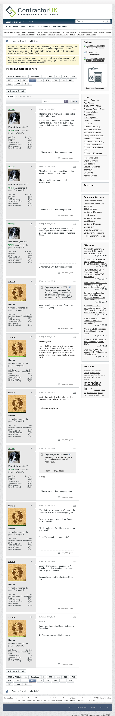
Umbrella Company (92, 126)
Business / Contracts (35, 32)
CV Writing (88, 173)
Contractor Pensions (92, 224)
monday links (92, 385)
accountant (87, 370)
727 (24, 80)
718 (73, 77)
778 (70, 80)
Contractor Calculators (93, 147)
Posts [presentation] (10, 97)
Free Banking (89, 215)
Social (72, 34)
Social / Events (91, 34)
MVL (86, 150)
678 (65, 77)
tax (85, 393)
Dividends (88, 123)
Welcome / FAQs (62, 34)
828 (9, 84)
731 (55, 80)
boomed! (98, 370)
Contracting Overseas (93, 144)
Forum (14, 41)
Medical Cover (90, 227)
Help (31, 21)
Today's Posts (12, 26)
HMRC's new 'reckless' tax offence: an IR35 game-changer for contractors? (95, 284)
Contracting (8, 32)
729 (40, 80)
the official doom (92, 393)
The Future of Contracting (26, 34)
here (44, 60)
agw (93, 370)
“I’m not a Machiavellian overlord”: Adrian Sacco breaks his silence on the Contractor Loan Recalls (94, 296)
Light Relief (80, 34)
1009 (18, 84)
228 (50, 77)
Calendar (31, 26)
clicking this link (51, 46)
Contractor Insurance (93, 201)
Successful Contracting (94, 141)
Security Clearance (92, 167)
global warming (95, 375)
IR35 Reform (41, 34)
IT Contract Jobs (91, 158)
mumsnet (97, 390)
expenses (87, 375)
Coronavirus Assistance (52, 32)
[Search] (108, 21)
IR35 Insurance (90, 209)
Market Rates (89, 164)
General (17, 32)
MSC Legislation (91, 117)
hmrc (89, 377)
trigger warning (88, 395)
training (100, 393)
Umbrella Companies (85, 32)
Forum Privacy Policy (31, 53)
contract (86, 373)
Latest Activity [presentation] (23, 97)
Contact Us (81, 707)
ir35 (93, 377)
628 (58, 77)
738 (63, 80)
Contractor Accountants (94, 233)
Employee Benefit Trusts (94, 109)
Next (27, 84)
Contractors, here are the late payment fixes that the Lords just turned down (95, 261)
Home (86, 97)
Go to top (104, 707)
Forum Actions (59, 26)
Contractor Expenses (93, 153)
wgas (102, 395)
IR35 (86, 106)
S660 (92, 106)
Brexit (24, 32)
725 (9, 80)
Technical (51, 34)
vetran (11, 281)
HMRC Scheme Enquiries (102, 32)
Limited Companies (92, 120)
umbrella (96, 395)
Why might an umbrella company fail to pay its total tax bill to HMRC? (94, 251)
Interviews (88, 170)
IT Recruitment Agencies (94, 236)
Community (43, 26)
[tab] (10, 97)
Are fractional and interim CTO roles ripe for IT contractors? (94, 320)
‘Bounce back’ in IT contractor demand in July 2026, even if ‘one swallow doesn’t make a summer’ (95, 309)
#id (74, 109)
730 (47, 80)
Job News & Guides (92, 132)
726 (17, 80)
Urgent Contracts (91, 161)
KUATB (42, 477)
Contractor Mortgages (93, 212)
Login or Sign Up (14, 22)
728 (32, 80)
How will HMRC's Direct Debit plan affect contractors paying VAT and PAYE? (94, 273)
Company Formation (92, 218)
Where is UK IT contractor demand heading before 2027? (95, 331)
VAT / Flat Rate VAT (92, 129)
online (103, 390)
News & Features (91, 100)
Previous (35, 77)
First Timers (89, 103)
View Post (70, 287)
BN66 (98, 106)
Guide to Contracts (92, 138)
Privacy (93, 707)
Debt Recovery (90, 221)
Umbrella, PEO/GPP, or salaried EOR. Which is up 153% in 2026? (95, 352)
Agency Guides (90, 176)
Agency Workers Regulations (91, 113)
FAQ (23, 26)
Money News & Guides (94, 135)
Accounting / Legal (69, 32)
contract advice (95, 373)
